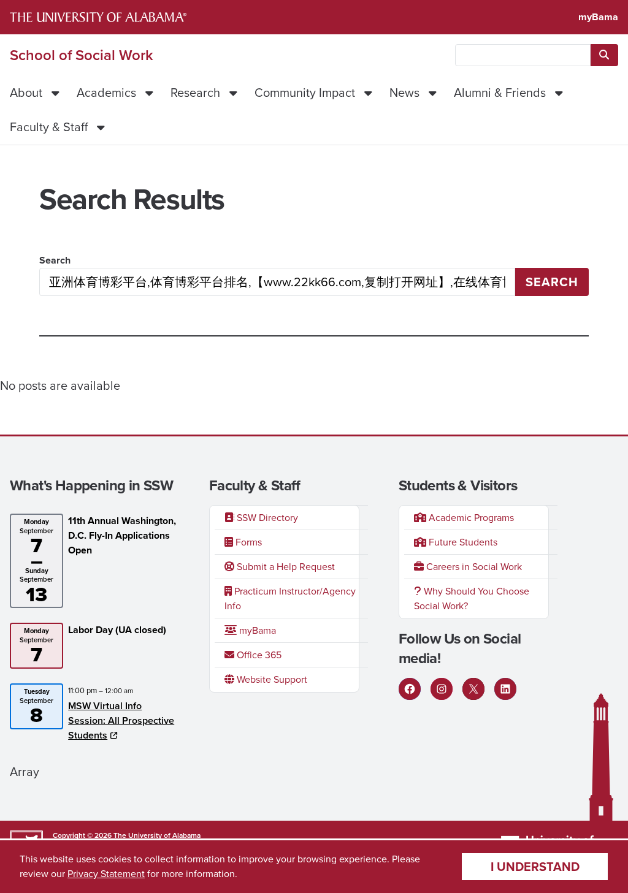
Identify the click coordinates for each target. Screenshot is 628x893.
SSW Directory (266, 518)
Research (195, 92)
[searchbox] (523, 55)
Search (55, 260)
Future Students (461, 542)
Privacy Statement (106, 874)
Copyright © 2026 (82, 835)
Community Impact (305, 92)
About (26, 92)
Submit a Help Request (284, 567)
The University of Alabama (157, 835)
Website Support (270, 679)
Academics (106, 92)
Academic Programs (470, 518)
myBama (598, 17)
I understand (535, 866)
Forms (247, 542)
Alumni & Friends (500, 92)
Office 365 (257, 655)
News (404, 92)
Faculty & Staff (49, 127)
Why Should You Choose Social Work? (471, 598)
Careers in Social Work (473, 567)
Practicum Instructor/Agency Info (290, 598)
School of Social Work (81, 55)
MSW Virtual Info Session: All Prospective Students (121, 720)
